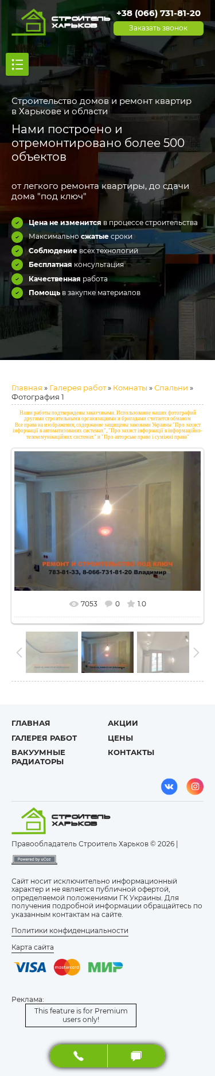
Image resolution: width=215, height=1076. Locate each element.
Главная (26, 387)
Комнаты (130, 387)
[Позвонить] (79, 1055)
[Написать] (136, 1055)
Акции (123, 722)
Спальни (171, 387)
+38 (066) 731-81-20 (158, 12)
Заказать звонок (158, 28)
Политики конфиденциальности (69, 930)
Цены (120, 737)
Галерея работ (77, 387)
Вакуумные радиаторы (38, 757)
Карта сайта (32, 947)
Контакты (131, 752)
